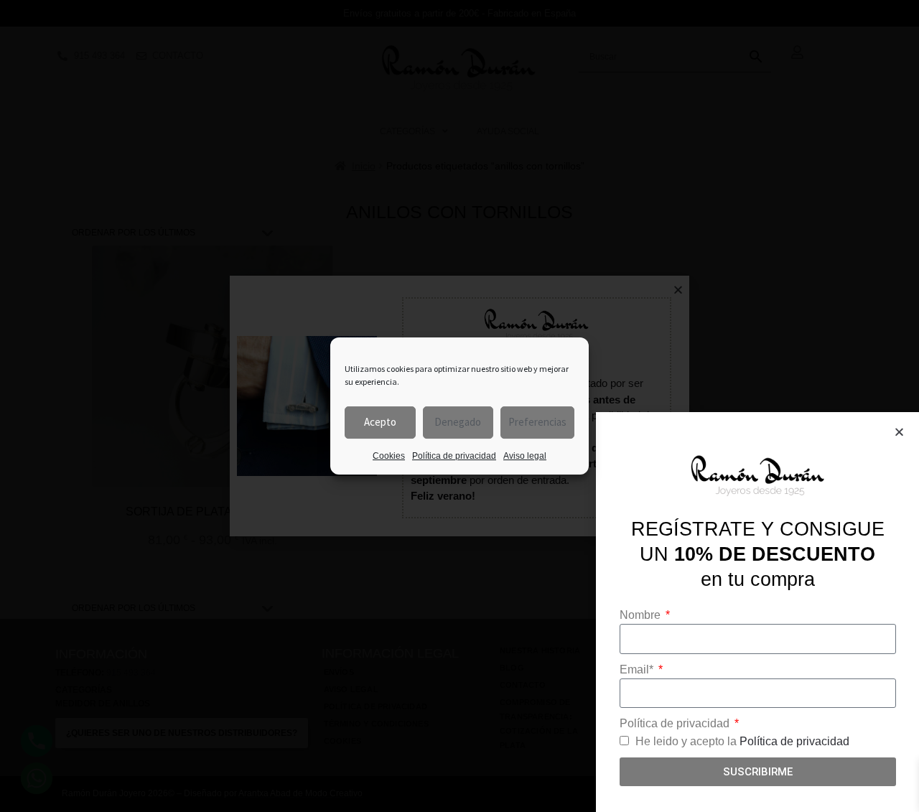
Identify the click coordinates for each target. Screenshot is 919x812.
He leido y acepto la (742, 741)
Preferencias (537, 422)
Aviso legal (524, 456)
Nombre (641, 615)
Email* (638, 669)
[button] (899, 431)
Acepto (380, 422)
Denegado (457, 422)
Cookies (389, 456)
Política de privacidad (454, 456)
